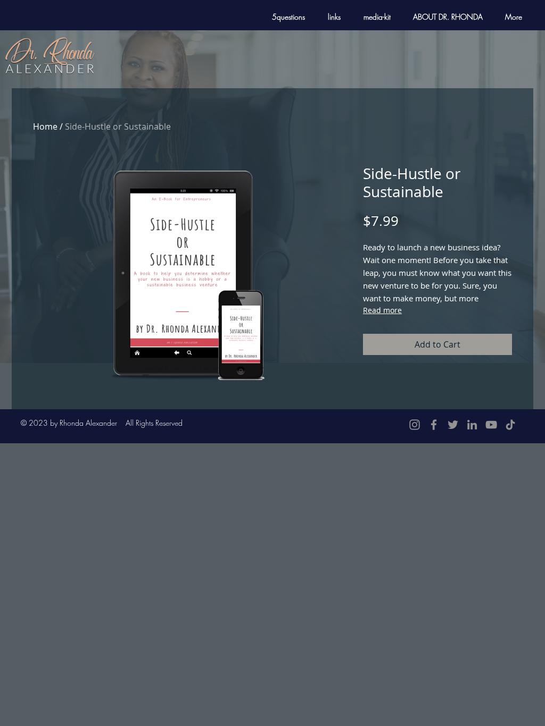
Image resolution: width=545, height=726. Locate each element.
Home (45, 126)
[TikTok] (510, 425)
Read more (382, 310)
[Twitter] (453, 425)
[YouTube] (491, 425)
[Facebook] (434, 425)
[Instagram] (415, 425)
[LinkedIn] (472, 425)
